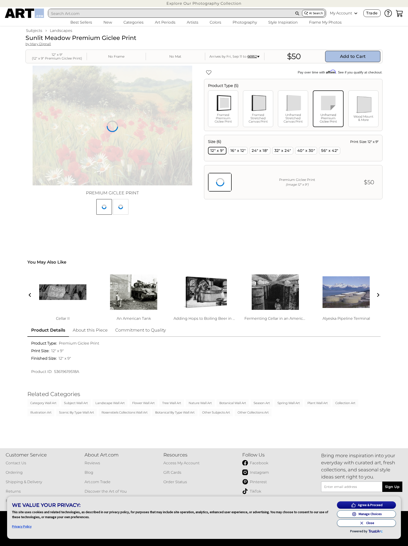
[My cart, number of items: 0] (399, 13)
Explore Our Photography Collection (204, 3)
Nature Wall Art (200, 403)
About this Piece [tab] (90, 330)
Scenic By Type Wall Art (76, 412)
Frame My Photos (325, 22)
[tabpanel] (293, 167)
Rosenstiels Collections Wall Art (125, 412)
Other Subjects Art (216, 412)
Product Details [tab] (48, 330)
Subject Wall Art (76, 403)
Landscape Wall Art (110, 403)
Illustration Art (40, 412)
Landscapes (61, 30)
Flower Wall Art (143, 403)
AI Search (316, 13)
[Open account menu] (356, 13)
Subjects (34, 30)
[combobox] (170, 13)
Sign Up (392, 487)
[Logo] (24, 13)
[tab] (223, 108)
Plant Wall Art (317, 403)
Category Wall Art (43, 403)
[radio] (217, 150)
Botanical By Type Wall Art (175, 412)
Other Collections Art (253, 412)
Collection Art (345, 403)
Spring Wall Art (288, 403)
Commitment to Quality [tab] (140, 330)
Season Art (262, 403)
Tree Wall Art (171, 403)
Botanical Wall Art (232, 403)
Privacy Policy (22, 526)
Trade (372, 13)
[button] (204, 3)
